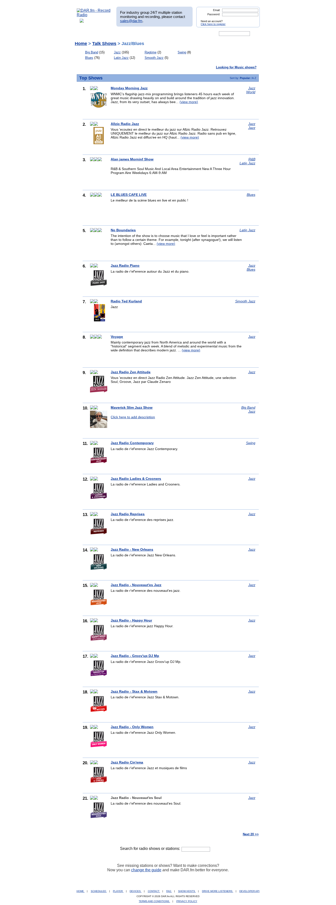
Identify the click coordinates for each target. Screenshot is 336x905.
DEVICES (135, 891)
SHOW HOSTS (187, 891)
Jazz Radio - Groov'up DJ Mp (135, 656)
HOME (80, 891)
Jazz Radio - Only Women (132, 727)
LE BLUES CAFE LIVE (129, 195)
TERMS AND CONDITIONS (154, 901)
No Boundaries (123, 230)
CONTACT (154, 891)
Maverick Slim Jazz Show (132, 407)
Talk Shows (104, 43)
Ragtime (150, 52)
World (250, 92)
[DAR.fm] (94, 15)
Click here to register (213, 24)
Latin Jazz (121, 58)
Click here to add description (133, 417)
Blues (89, 58)
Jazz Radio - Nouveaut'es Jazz (136, 585)
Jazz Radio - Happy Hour (131, 620)
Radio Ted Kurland (126, 301)
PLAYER (118, 891)
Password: (213, 14)
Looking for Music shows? (236, 67)
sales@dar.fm (131, 21)
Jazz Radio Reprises (128, 514)
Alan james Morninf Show (132, 159)
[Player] (133, 33)
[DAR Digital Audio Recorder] (85, 33)
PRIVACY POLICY (186, 901)
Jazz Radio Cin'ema (127, 762)
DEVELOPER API (249, 891)
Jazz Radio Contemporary (132, 443)
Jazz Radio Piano (125, 265)
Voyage (117, 337)
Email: (216, 10)
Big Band (91, 52)
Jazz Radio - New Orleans (132, 549)
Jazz (117, 52)
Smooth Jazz (154, 58)
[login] (252, 19)
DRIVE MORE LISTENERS (217, 891)
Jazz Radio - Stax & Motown (134, 691)
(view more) (189, 102)
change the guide (146, 870)
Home (81, 43)
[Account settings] (192, 33)
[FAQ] (172, 33)
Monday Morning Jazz (129, 88)
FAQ (169, 891)
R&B (251, 159)
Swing (182, 52)
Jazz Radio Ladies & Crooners (136, 479)
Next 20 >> (251, 834)
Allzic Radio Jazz (125, 124)
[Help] (153, 33)
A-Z (254, 78)
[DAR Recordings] (109, 33)
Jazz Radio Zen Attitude (131, 372)
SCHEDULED (99, 891)
